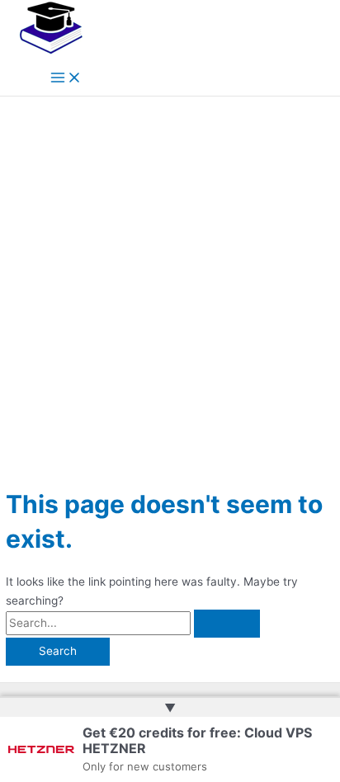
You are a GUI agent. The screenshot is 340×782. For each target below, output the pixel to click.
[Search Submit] (227, 624)
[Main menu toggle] (66, 79)
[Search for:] (133, 622)
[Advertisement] (170, 275)
